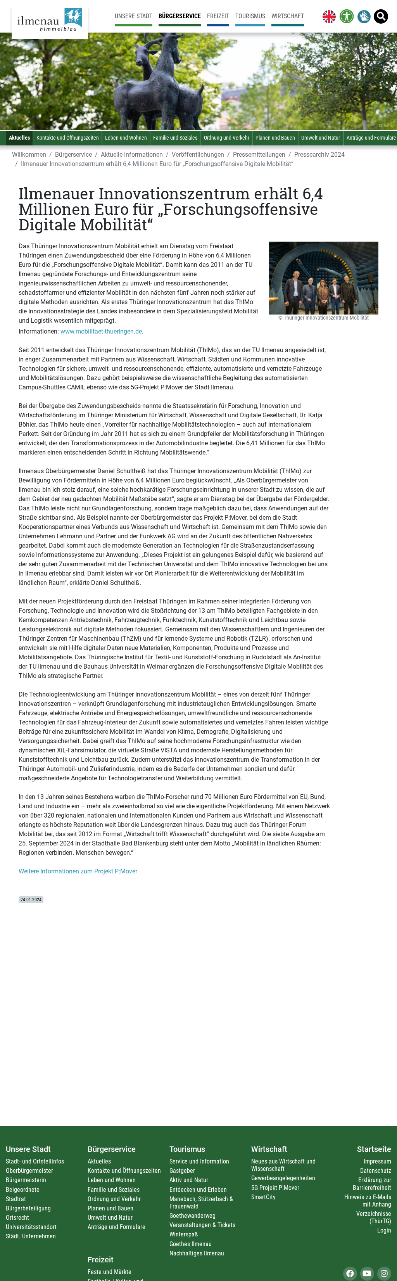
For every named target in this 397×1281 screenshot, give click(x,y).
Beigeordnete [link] (23, 1189)
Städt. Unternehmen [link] (31, 1236)
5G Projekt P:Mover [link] (275, 1187)
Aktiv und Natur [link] (188, 1180)
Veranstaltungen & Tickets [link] (202, 1225)
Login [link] (384, 1230)
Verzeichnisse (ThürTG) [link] (373, 1217)
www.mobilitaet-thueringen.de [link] (101, 331)
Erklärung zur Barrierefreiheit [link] (372, 1183)
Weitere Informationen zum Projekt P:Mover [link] (78, 871)
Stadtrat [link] (16, 1199)
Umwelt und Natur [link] (320, 138)
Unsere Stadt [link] (133, 16)
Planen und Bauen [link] (275, 138)
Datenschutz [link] (375, 1170)
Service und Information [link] (199, 1161)
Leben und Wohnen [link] (126, 138)
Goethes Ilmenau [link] (190, 1244)
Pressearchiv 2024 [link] (319, 154)
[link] (327, 16)
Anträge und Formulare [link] (116, 1227)
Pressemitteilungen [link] (259, 154)
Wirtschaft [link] (287, 16)
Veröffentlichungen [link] (198, 154)
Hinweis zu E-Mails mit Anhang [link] (367, 1200)
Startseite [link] (374, 1149)
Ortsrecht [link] (17, 1217)
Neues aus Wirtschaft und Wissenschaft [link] (283, 1165)
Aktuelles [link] (19, 138)
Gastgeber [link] (182, 1170)
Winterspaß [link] (183, 1234)
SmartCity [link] (263, 1197)
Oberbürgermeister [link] (29, 1170)
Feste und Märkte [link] (109, 1272)
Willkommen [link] (29, 154)
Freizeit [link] (218, 16)
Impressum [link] (377, 1161)
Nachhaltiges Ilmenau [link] (196, 1253)
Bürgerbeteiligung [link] (28, 1208)
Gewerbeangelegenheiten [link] (283, 1178)
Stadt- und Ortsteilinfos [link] (35, 1161)
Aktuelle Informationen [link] (132, 154)
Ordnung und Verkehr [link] (226, 138)
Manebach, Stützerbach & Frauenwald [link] (201, 1202)
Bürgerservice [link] (180, 16)
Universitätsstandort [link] (31, 1227)
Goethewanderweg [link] (192, 1215)
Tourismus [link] (250, 16)
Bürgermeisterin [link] (26, 1180)
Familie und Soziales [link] (175, 138)
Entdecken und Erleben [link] (198, 1189)
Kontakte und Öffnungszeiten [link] (67, 138)
